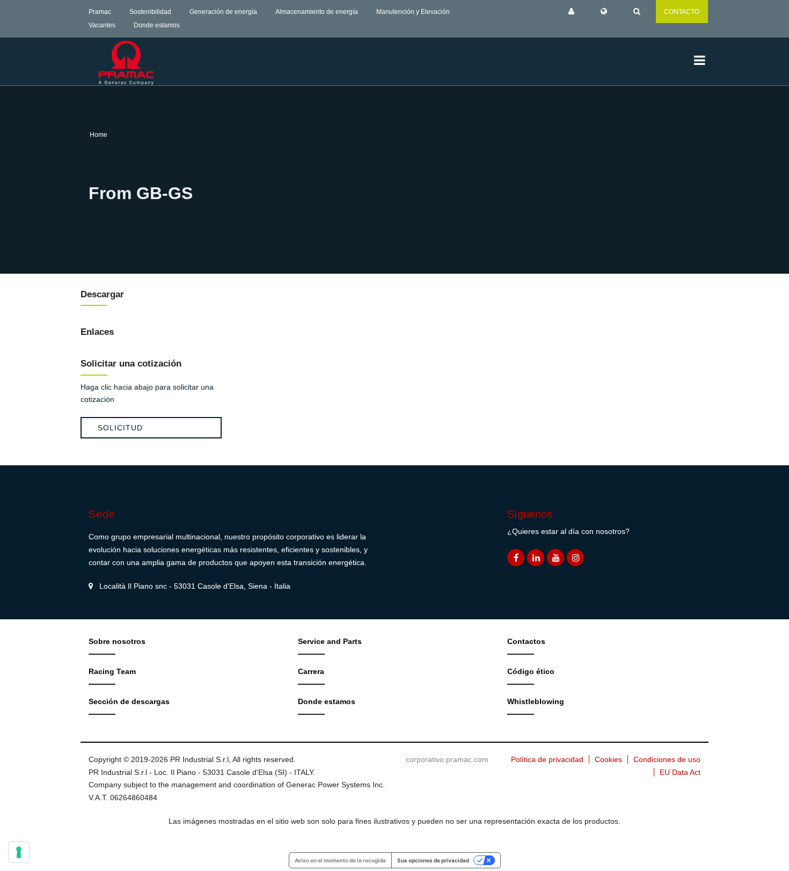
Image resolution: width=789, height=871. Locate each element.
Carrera (311, 671)
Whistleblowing (535, 701)
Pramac (100, 12)
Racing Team (112, 671)
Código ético (530, 671)
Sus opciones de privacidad (433, 860)
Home (98, 134)
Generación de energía (223, 12)
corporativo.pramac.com (447, 759)
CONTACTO (681, 12)
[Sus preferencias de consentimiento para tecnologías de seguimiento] (19, 852)
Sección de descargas (129, 701)
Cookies (608, 759)
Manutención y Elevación (413, 12)
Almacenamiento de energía (316, 12)
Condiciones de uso (666, 759)
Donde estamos (157, 25)
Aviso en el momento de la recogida (340, 860)
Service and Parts (330, 641)
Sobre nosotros (117, 641)
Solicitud (120, 427)
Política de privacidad (547, 759)
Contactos (526, 641)
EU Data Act (680, 772)
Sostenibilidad (150, 12)
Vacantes (102, 25)
